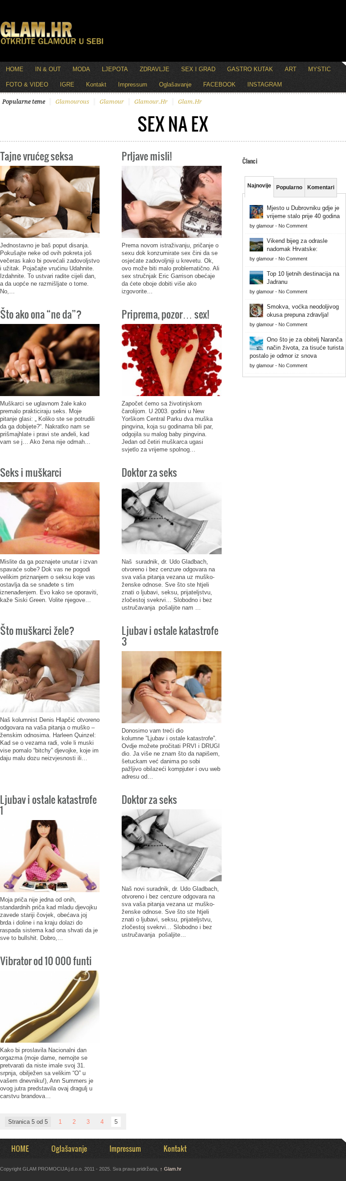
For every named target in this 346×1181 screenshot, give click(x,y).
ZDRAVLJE (154, 69)
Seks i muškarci (31, 472)
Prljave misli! (147, 155)
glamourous (72, 101)
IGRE (67, 84)
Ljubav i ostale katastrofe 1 (48, 804)
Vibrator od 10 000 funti (46, 960)
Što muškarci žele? (37, 630)
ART (290, 69)
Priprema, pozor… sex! (165, 313)
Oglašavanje (175, 84)
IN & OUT (48, 69)
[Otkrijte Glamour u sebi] (52, 44)
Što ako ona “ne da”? (41, 313)
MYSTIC (319, 69)
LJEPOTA (115, 69)
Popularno (289, 187)
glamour (112, 101)
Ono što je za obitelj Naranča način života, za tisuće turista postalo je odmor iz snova (297, 347)
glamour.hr (151, 101)
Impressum (132, 84)
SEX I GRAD (198, 69)
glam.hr (190, 101)
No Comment (292, 225)
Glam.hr (171, 1169)
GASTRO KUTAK (250, 69)
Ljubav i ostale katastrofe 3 (170, 635)
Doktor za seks (149, 472)
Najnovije (259, 185)
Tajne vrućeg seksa (36, 155)
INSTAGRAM (264, 84)
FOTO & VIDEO (27, 84)
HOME (14, 69)
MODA (81, 69)
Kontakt (96, 84)
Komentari (320, 187)
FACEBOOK (219, 84)
